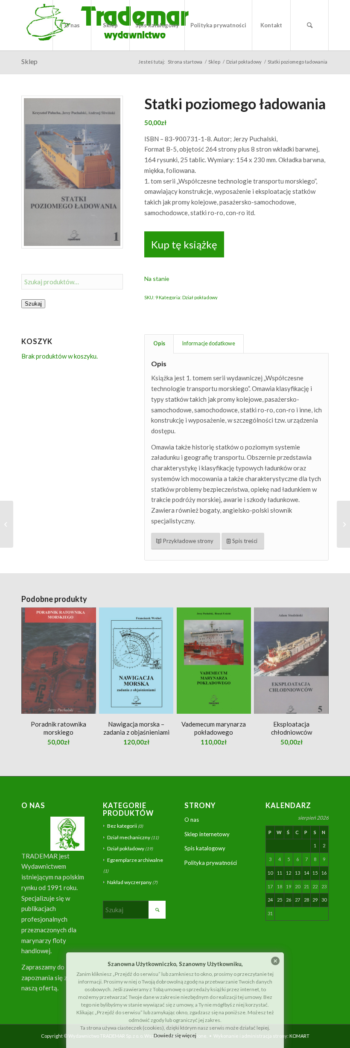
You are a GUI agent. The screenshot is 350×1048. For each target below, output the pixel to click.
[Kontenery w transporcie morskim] (343, 524)
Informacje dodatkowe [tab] (208, 343)
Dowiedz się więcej (175, 1035)
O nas (191, 819)
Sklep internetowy (207, 834)
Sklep (29, 61)
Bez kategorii (122, 826)
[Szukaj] (309, 25)
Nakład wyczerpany (129, 882)
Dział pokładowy (200, 297)
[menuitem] (71, 25)
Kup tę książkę (184, 244)
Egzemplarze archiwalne (135, 860)
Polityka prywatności (210, 862)
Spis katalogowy (204, 848)
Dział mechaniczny (128, 837)
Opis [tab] (159, 343)
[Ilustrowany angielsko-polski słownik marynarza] (6, 524)
